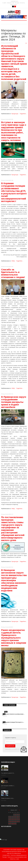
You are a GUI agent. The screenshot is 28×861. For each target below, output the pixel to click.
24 (17, 821)
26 (9, 823)
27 (10, 823)
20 (10, 821)
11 (19, 817)
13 (10, 819)
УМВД (13, 261)
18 (19, 819)
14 (12, 819)
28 (12, 823)
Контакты (22, 2)
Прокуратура (14, 113)
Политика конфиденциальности (19, 855)
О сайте (4, 2)
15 (14, 819)
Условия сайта (6, 855)
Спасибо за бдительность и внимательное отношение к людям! (13, 273)
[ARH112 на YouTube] (14, 16)
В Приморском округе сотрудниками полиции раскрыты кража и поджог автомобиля (13, 402)
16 (15, 819)
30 (15, 823)
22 (14, 821)
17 (17, 819)
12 (9, 819)
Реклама (17, 2)
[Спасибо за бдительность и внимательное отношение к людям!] (12, 287)
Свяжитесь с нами (14, 859)
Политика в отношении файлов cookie (17, 857)
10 (17, 817)
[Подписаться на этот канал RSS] (26, 43)
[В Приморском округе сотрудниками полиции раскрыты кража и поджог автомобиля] (12, 417)
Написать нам (10, 2)
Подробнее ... (23, 113)
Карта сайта (14, 4)
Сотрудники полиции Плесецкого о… (13, 722)
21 (12, 821)
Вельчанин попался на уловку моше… (13, 714)
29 (14, 823)
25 (19, 821)
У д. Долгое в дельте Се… (8, 773)
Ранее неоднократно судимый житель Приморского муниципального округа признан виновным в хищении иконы (13, 638)
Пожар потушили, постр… (7, 798)
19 (9, 821)
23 (15, 821)
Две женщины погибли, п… (8, 785)
